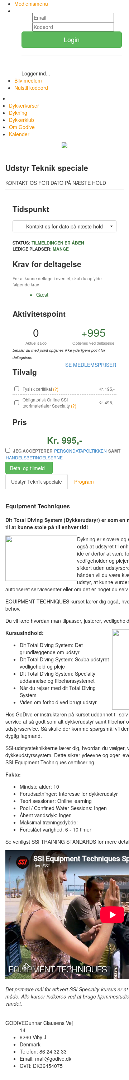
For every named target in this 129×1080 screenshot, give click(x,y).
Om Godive (22, 126)
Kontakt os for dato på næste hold (64, 226)
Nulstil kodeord (31, 87)
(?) (55, 389)
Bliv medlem (28, 80)
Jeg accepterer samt (63, 454)
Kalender (19, 134)
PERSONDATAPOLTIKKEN (80, 451)
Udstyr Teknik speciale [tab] (36, 481)
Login (72, 39)
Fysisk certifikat (37, 389)
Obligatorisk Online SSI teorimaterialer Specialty (46, 402)
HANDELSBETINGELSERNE (34, 457)
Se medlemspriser (90, 364)
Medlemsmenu (31, 3)
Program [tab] (84, 481)
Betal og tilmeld (27, 468)
